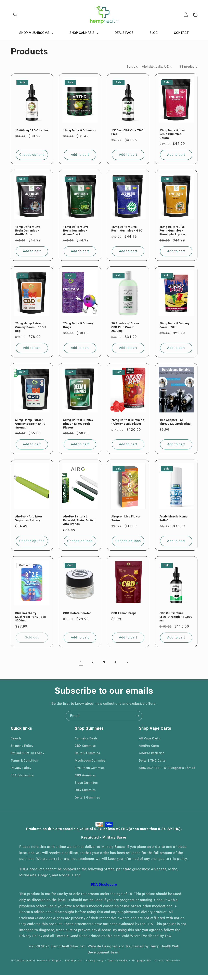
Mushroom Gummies (90, 760)
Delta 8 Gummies (87, 797)
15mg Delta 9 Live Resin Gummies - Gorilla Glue (28, 230)
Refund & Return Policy (27, 753)
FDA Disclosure (22, 775)
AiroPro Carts (149, 746)
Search (16, 738)
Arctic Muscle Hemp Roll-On (173, 518)
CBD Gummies (85, 746)
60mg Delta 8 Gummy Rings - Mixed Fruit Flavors (78, 423)
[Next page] (127, 662)
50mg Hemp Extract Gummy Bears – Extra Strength (30, 423)
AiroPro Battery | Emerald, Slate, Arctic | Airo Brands (79, 520)
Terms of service (117, 960)
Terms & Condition (24, 760)
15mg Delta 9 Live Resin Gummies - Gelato (172, 134)
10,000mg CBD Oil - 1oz (32, 130)
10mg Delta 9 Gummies (79, 130)
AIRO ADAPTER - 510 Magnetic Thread (167, 768)
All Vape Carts (149, 738)
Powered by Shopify (49, 960)
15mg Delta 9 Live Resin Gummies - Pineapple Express (172, 230)
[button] (15, 14)
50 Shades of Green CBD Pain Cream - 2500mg (125, 327)
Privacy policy (94, 960)
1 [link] (81, 662)
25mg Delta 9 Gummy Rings (78, 325)
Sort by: (132, 66)
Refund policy (73, 960)
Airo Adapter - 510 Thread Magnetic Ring (175, 421)
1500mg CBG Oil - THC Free (127, 132)
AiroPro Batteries (152, 753)
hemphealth (28, 960)
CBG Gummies (85, 790)
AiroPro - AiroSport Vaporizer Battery (28, 518)
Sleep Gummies (86, 783)
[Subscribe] (137, 716)
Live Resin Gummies (90, 768)
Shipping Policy (22, 746)
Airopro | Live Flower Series (126, 518)
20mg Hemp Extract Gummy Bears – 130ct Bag (30, 327)
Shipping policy (141, 960)
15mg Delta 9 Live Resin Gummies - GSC (126, 228)
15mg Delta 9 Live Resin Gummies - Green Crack (76, 230)
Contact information (167, 960)
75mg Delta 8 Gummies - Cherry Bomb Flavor (127, 421)
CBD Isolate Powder (77, 613)
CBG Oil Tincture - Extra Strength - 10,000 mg (175, 616)
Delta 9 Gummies (87, 753)
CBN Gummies (85, 775)
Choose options (32, 155)
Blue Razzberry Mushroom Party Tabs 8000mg (30, 616)
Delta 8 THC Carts (152, 760)
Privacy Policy (21, 768)
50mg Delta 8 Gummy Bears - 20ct (174, 325)
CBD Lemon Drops (123, 613)
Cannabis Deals (86, 738)
